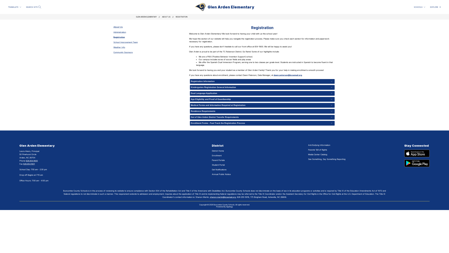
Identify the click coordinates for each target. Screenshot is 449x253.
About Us (166, 17)
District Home (218, 151)
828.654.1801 (29, 164)
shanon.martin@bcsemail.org (223, 197)
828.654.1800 (32, 161)
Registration (181, 17)
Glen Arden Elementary (146, 17)
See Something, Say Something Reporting (326, 159)
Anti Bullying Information (319, 145)
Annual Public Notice (221, 174)
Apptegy (229, 207)
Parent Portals (218, 160)
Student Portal (218, 165)
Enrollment (217, 155)
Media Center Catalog (317, 154)
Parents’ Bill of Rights (317, 150)
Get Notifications (219, 169)
